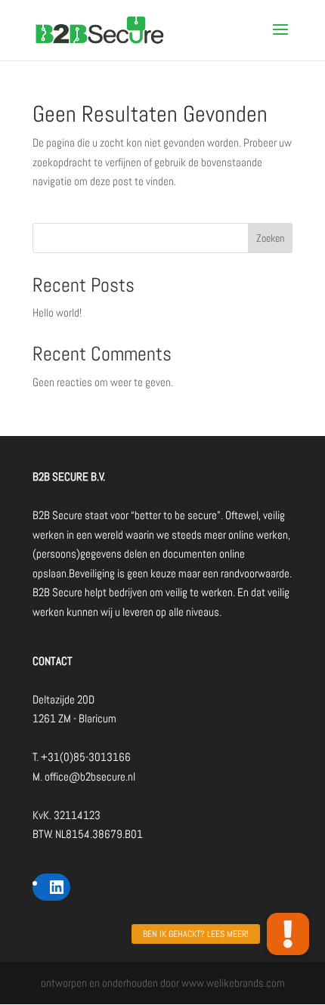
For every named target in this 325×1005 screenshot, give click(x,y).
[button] (288, 934)
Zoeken (270, 238)
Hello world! (57, 312)
